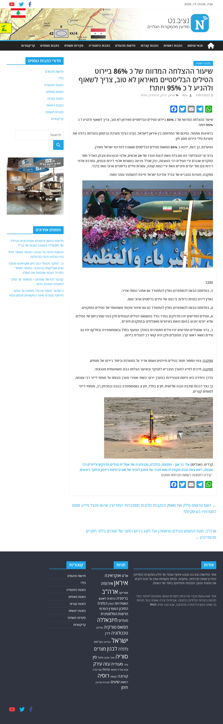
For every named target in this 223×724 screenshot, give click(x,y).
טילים (164, 95)
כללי (61, 78)
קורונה (123, 676)
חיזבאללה (107, 619)
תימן (124, 687)
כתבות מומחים (49, 45)
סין (95, 657)
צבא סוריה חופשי (119, 669)
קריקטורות (28, 45)
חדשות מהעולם (125, 45)
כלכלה (123, 649)
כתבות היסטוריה (99, 45)
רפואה (124, 682)
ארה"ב (110, 591)
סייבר (100, 657)
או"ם (125, 575)
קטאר (113, 676)
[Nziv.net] (210, 45)
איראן (172, 95)
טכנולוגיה (154, 95)
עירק (97, 664)
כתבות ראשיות (173, 45)
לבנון (112, 648)
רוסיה (103, 675)
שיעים (115, 681)
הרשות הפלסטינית (114, 613)
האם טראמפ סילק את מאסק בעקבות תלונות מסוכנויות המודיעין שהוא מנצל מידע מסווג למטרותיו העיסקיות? (144, 508)
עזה (106, 664)
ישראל (143, 95)
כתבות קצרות (149, 45)
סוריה (121, 656)
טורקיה (110, 627)
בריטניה (122, 598)
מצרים (100, 648)
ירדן (107, 633)
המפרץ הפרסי (108, 608)
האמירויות (121, 603)
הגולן (111, 604)
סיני (126, 664)
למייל (153, 604)
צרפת (106, 669)
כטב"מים (98, 642)
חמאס (122, 627)
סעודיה (117, 664)
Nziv (185, 95)
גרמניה (111, 598)
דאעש (102, 598)
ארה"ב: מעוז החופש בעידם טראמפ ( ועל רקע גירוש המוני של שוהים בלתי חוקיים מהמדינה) (151, 534)
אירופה (107, 583)
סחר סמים (109, 657)
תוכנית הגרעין (103, 682)
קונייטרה (97, 669)
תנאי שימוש (195, 45)
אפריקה (123, 593)
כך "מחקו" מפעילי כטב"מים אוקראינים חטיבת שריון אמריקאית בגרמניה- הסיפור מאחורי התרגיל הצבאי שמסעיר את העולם (36, 268)
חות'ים (123, 620)
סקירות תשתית (73, 45)
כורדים (107, 642)
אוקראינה (113, 575)
